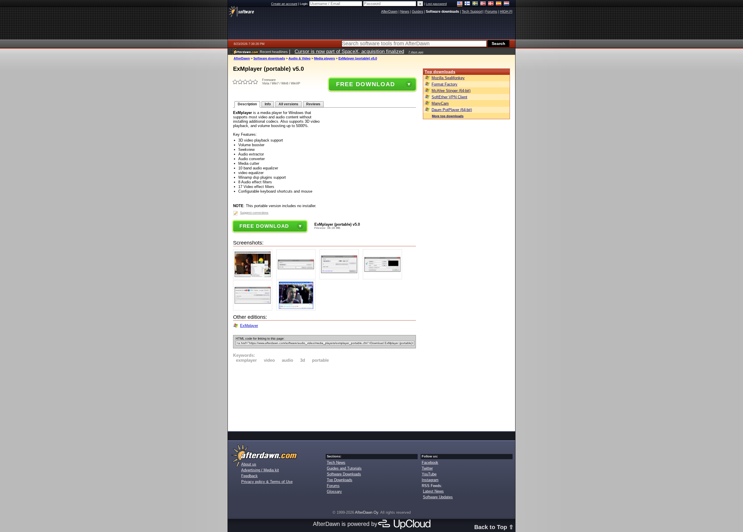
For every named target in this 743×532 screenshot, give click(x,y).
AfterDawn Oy (366, 512)
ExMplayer (249, 325)
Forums (333, 486)
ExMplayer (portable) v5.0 (357, 58)
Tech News (336, 462)
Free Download (365, 84)
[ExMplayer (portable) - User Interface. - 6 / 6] (297, 309)
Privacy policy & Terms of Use (267, 481)
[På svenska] (475, 3)
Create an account (284, 4)
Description (247, 104)
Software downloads (269, 58)
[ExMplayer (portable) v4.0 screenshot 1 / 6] (254, 278)
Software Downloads (344, 474)
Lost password (436, 4)
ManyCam (440, 103)
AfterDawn (242, 58)
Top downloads (440, 71)
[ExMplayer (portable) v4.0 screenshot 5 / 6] (254, 309)
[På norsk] (483, 3)
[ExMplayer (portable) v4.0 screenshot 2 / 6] (297, 278)
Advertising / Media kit (260, 470)
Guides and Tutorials (344, 468)
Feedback (249, 476)
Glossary (334, 491)
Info (268, 104)
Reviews (313, 104)
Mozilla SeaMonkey (448, 78)
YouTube (429, 474)
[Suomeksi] (467, 3)
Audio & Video (299, 58)
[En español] (499, 3)
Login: (304, 4)
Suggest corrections (254, 212)
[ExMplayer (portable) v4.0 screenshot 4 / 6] (384, 278)
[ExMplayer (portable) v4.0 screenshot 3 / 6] (341, 278)
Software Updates (438, 497)
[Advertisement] (324, 396)
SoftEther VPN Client (449, 97)
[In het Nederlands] (506, 3)
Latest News (433, 491)
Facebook (430, 462)
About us (248, 464)
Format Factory (444, 84)
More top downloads (448, 116)
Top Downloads (339, 480)
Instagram (430, 480)
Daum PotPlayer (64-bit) (452, 110)
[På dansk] (491, 3)
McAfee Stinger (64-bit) (451, 90)
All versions (288, 104)
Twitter (427, 468)
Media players (324, 58)
